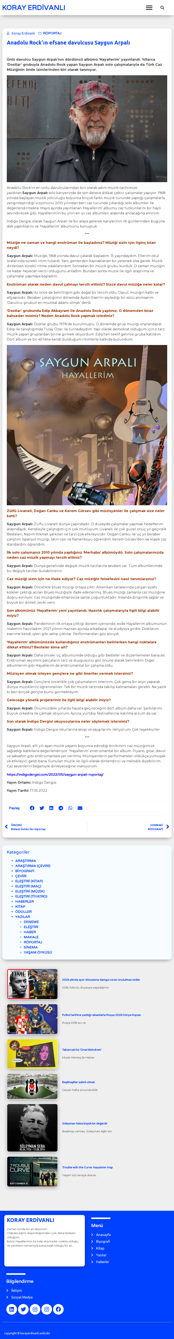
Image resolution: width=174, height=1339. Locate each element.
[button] (149, 7)
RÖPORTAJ (52, 33)
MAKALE (31, 937)
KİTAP (20, 907)
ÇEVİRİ (21, 876)
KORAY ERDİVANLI (33, 8)
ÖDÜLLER (23, 912)
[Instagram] (35, 1309)
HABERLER (24, 901)
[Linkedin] (11, 1309)
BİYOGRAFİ (24, 871)
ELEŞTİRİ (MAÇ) (28, 886)
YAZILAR (22, 917)
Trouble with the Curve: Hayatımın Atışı (87, 1167)
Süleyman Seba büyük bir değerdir (85, 1123)
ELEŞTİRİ (31, 927)
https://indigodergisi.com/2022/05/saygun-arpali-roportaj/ (55, 774)
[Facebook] (58, 1309)
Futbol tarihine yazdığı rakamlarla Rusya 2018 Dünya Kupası (101, 1015)
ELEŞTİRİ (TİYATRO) (31, 896)
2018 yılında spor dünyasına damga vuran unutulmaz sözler (101, 980)
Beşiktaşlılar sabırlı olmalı (78, 1082)
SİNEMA (31, 947)
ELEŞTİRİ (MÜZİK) (30, 891)
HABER (30, 932)
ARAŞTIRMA (25, 861)
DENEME (31, 922)
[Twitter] (23, 1309)
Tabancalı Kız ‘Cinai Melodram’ (82, 1049)
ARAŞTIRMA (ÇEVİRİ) (32, 866)
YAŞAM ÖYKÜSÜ (38, 952)
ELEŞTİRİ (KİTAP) (29, 881)
